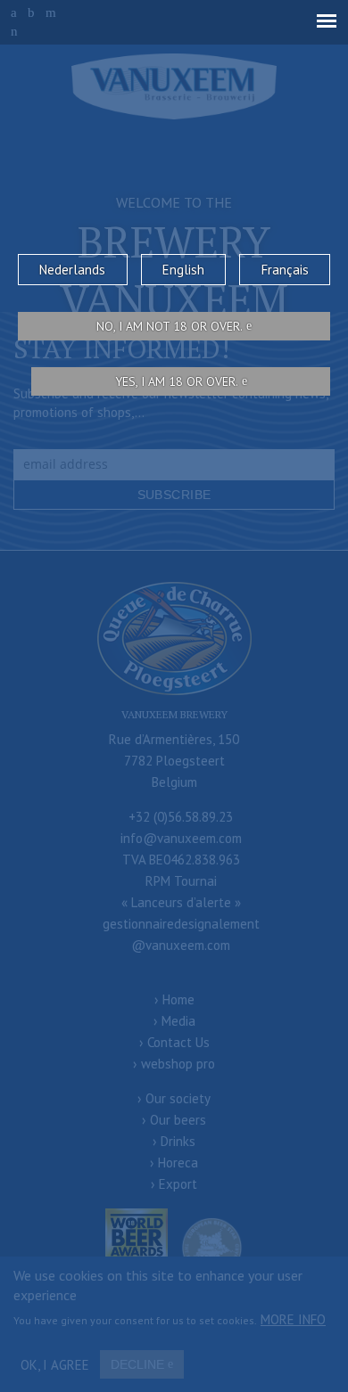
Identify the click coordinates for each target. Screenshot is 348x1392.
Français (285, 269)
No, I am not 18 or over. (169, 326)
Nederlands (72, 269)
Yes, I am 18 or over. (176, 381)
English (183, 269)
